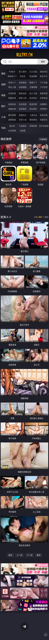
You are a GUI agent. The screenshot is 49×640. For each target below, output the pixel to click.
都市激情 (12, 115)
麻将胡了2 (12, 76)
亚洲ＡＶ (12, 82)
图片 (3, 106)
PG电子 (12, 71)
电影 (3, 95)
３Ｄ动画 (44, 82)
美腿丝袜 (12, 109)
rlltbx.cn (24, 54)
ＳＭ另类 (44, 87)
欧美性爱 (44, 93)
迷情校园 (12, 119)
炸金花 (22, 76)
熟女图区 (33, 109)
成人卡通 (33, 93)
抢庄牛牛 (44, 76)
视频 (3, 84)
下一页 (29, 555)
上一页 (19, 555)
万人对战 (33, 71)
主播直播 (33, 87)
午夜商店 (22, 126)
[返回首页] (45, 634)
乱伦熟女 (33, 98)
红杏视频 (12, 130)
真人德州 (22, 71)
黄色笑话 (33, 119)
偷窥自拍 (12, 104)
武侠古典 (44, 115)
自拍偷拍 (22, 82)
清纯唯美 (22, 109)
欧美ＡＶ (33, 82)
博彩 (3, 73)
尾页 (39, 555)
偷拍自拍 (22, 93)
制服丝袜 (12, 98)
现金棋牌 (33, 76)
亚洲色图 (22, 104)
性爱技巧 (44, 119)
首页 (10, 555)
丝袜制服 (22, 87)
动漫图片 (44, 104)
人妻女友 (33, 115)
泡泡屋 (22, 130)
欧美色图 (33, 104)
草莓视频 (33, 126)
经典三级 (22, 98)
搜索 (43, 61)
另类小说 (22, 119)
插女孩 (12, 126)
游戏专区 (44, 71)
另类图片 (44, 109)
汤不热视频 (43, 126)
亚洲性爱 (12, 93)
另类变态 (44, 98)
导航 (3, 127)
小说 (3, 117)
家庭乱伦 (22, 115)
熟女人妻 (12, 87)
